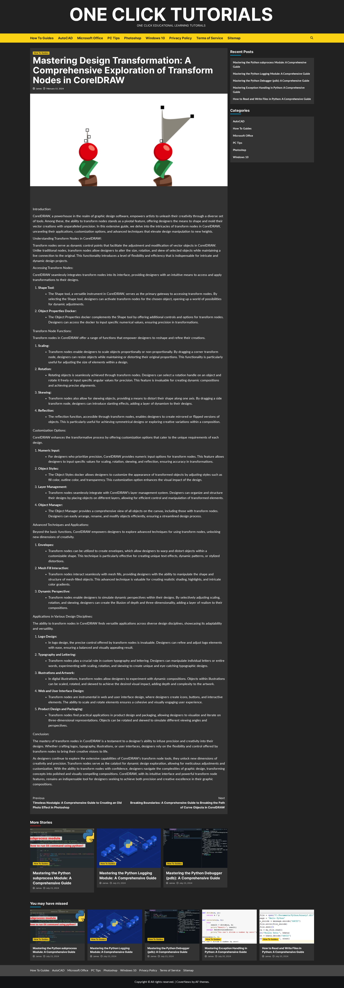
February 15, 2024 (55, 89)
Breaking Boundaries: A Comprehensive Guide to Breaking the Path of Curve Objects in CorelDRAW (177, 802)
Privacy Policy (180, 38)
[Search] (312, 38)
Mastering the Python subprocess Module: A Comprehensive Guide (52, 878)
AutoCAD (65, 38)
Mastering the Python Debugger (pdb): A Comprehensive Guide (271, 80)
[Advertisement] (129, 197)
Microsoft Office (90, 38)
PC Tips (114, 38)
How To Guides (42, 38)
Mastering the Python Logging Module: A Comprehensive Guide (271, 74)
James (39, 89)
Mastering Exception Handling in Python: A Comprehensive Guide (269, 89)
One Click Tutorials (171, 14)
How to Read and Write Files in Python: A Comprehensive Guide (272, 99)
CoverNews (183, 981)
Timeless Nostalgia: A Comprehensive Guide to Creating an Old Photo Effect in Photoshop (77, 802)
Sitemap (234, 38)
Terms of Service (209, 38)
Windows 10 (155, 38)
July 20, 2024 (224, 956)
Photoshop (132, 38)
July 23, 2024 (52, 888)
